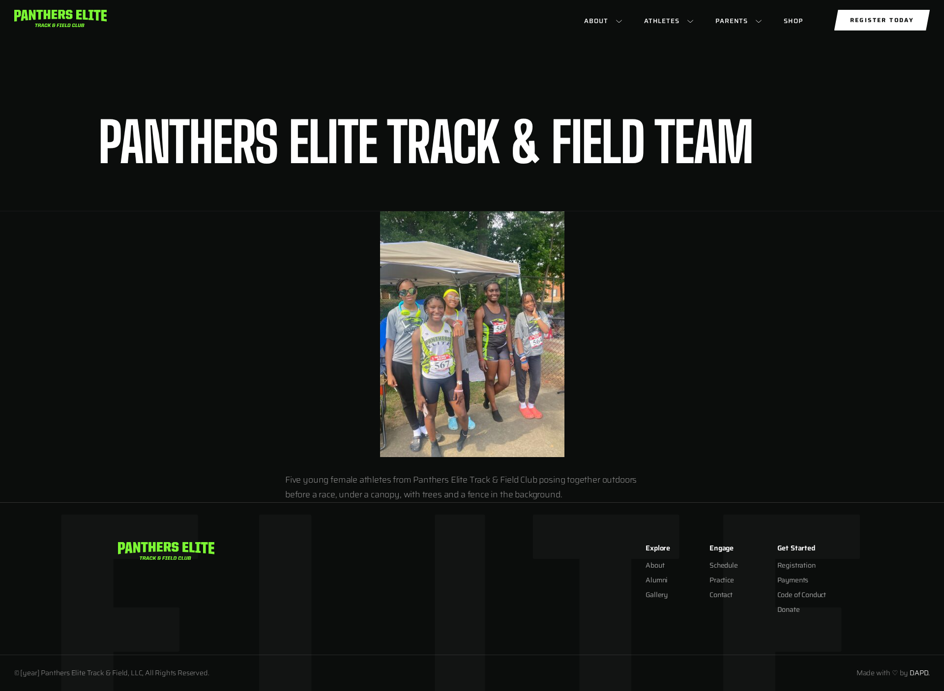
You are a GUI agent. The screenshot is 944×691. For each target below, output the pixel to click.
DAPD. (920, 672)
